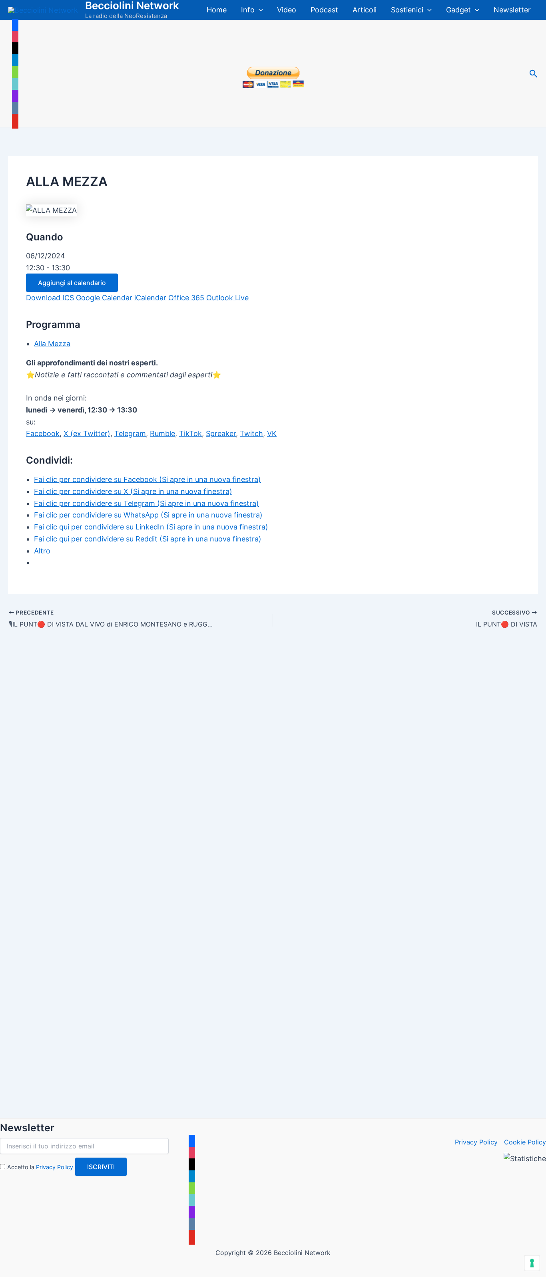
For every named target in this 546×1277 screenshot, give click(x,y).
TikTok (190, 433)
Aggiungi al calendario (72, 283)
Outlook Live (227, 297)
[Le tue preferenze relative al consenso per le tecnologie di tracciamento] (532, 1263)
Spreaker (221, 433)
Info (248, 10)
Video (286, 10)
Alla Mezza (52, 343)
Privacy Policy (54, 1167)
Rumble (162, 433)
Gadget (458, 10)
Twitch (251, 433)
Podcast (324, 10)
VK (272, 433)
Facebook (43, 433)
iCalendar (150, 297)
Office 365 (186, 297)
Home (217, 10)
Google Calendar (104, 297)
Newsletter (512, 10)
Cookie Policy (525, 1142)
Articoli (365, 10)
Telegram (130, 433)
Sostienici (407, 10)
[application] (259, 10)
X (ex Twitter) (87, 433)
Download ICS (50, 297)
